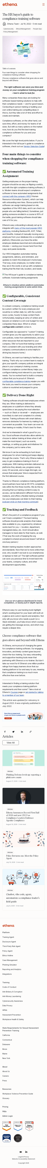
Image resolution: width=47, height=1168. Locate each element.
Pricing (5, 1107)
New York (6, 1058)
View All (11, 742)
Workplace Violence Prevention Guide (17, 1094)
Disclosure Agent (9, 942)
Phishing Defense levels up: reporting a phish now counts (23, 776)
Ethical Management (23, 29)
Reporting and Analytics (11, 969)
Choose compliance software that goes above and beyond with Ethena (22, 79)
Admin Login (7, 1116)
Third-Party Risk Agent (11, 946)
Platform (6, 932)
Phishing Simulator (9, 965)
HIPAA (4, 1010)
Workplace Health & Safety (13, 1019)
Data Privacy (7, 1006)
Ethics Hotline (7, 955)
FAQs (4, 1111)
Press (4, 1081)
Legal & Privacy (23, 1157)
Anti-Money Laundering (11, 996)
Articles (10, 771)
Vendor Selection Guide (34, 146)
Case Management (9, 960)
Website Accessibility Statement (23, 1159)
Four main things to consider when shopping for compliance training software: (21, 73)
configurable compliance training (16, 381)
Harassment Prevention (11, 1015)
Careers (5, 1076)
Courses (14, 692)
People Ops (37, 29)
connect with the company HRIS (16, 196)
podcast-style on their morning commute (20, 502)
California (6, 1035)
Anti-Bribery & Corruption (12, 992)
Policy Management (10, 32)
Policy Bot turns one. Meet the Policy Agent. (22, 857)
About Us (6, 1071)
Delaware (6, 1044)
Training (5, 982)
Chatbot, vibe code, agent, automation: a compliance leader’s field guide (22, 898)
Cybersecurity (8, 29)
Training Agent (8, 937)
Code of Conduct (9, 987)
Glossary (5, 1098)
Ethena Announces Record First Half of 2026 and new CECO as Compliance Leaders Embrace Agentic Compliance (22, 816)
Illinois (4, 1049)
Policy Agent (7, 951)
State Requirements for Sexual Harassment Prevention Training (20, 1029)
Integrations (7, 974)
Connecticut (7, 1040)
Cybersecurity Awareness (12, 1001)
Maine (4, 1054)
